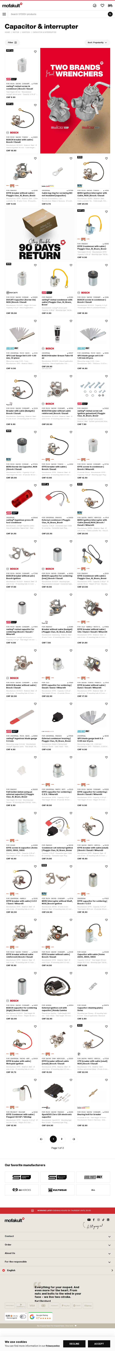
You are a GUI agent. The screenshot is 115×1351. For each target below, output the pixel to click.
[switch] (23, 1316)
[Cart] (110, 5)
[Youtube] (89, 1220)
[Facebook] (94, 1220)
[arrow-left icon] (41, 1139)
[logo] (12, 5)
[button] (57, 1236)
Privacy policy (53, 1346)
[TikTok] (103, 1220)
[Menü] (26, 1314)
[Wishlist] (102, 5)
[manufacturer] (22, 1177)
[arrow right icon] (73, 1139)
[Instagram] (98, 1220)
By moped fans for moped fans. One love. (55, 1326)
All (93, 1190)
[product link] (22, 74)
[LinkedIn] (108, 1220)
